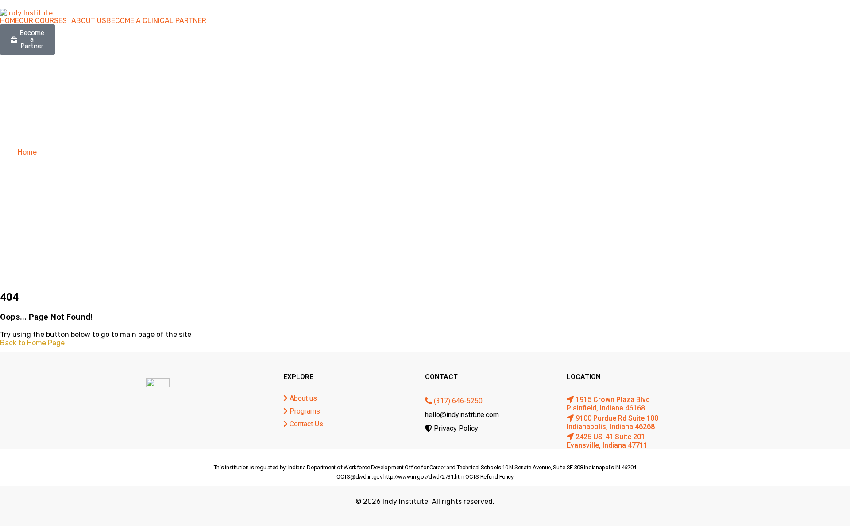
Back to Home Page (32, 343)
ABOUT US (88, 20)
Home (27, 152)
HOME (9, 20)
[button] (45, 20)
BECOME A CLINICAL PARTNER (156, 20)
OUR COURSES (43, 20)
